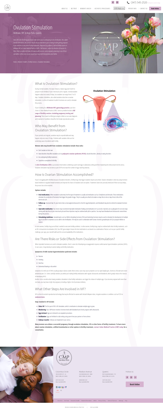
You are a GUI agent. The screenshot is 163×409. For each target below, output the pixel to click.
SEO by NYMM (94, 407)
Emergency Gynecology (154, 3)
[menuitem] (64, 8)
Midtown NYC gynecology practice (58, 108)
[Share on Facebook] (78, 340)
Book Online (155, 8)
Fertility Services (32, 62)
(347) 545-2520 (139, 2)
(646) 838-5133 (83, 380)
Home (15, 62)
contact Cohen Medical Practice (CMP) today (108, 327)
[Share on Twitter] (81, 340)
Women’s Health (22, 62)
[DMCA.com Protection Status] (81, 404)
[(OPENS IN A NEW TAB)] (83, 340)
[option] (61, 391)
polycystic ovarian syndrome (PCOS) (74, 154)
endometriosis (40, 297)
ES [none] (61, 390)
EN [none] (57, 390)
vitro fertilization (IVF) (44, 165)
